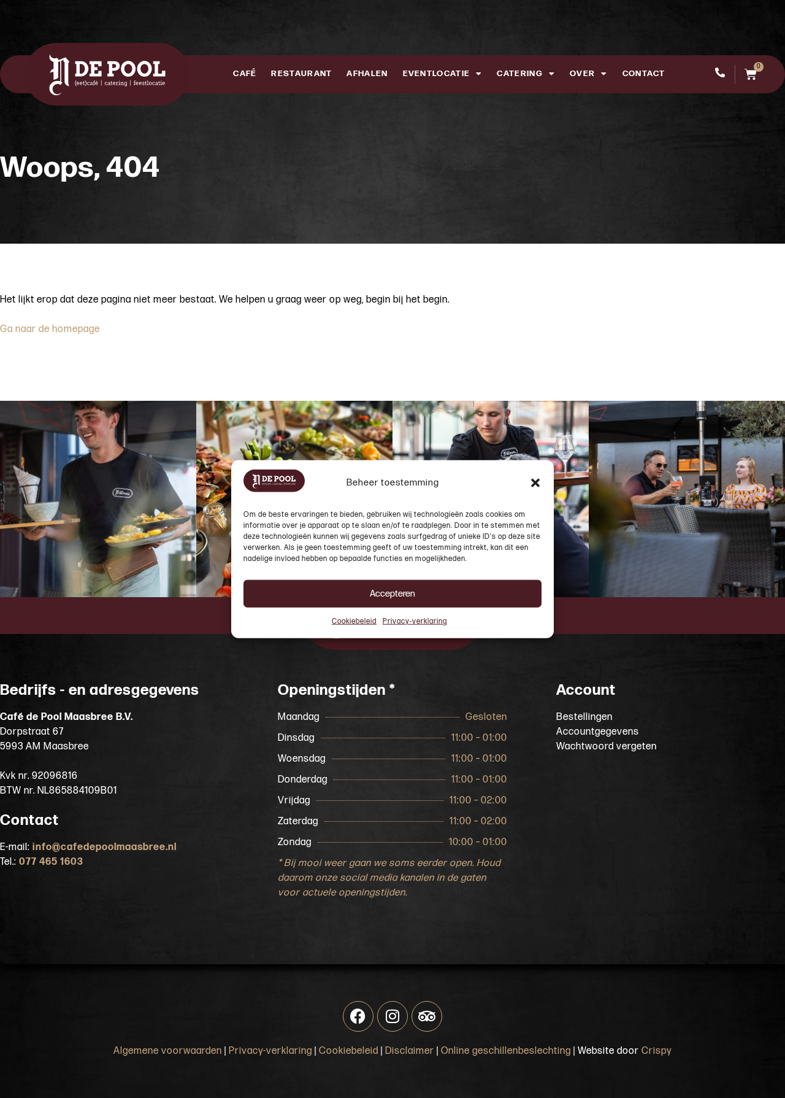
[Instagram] (392, 1016)
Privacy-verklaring (415, 621)
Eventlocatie (436, 74)
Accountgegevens (597, 732)
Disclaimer (409, 1051)
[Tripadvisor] (427, 1016)
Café (244, 74)
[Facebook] (358, 1016)
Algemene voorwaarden (167, 1051)
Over (582, 74)
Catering (519, 74)
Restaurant (301, 74)
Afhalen (367, 74)
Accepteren (392, 593)
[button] (535, 483)
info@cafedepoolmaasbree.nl (105, 847)
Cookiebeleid (354, 621)
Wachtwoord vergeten (606, 746)
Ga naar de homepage (50, 329)
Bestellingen (584, 717)
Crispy (656, 1051)
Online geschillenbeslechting (506, 1051)
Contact (643, 74)
